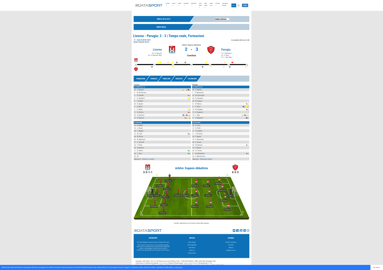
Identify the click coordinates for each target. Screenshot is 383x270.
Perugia (225, 49)
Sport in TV (211, 4)
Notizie (168, 3)
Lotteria (217, 3)
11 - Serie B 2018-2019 (142, 40)
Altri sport (200, 4)
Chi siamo (231, 245)
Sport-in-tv (192, 250)
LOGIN (245, 5)
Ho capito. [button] (376, 267)
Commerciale (163, 263)
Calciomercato (192, 253)
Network (231, 247)
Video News (192, 247)
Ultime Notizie (192, 242)
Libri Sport (205, 4)
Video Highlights (192, 245)
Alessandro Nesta (206, 159)
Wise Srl (153, 261)
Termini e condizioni (231, 242)
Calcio (173, 3)
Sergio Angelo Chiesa (190, 263)
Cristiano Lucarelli (148, 159)
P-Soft (210, 263)
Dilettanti (193, 3)
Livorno (157, 49)
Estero (179, 3)
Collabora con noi (225, 4)
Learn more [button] (178, 267)
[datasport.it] (148, 5)
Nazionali (186, 3)
